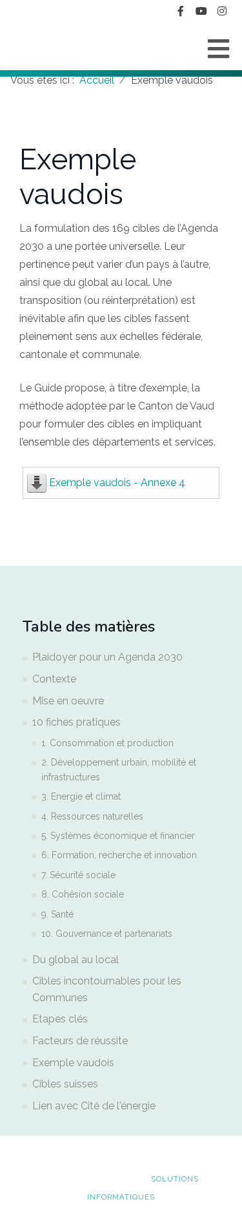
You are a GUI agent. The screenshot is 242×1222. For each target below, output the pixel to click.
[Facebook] (180, 11)
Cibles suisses (65, 1084)
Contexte (54, 679)
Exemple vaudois (73, 1063)
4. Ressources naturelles (92, 816)
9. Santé (57, 914)
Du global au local (75, 960)
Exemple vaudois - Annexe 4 (117, 482)
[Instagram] (222, 11)
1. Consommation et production (107, 743)
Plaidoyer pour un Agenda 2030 (107, 657)
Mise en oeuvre (68, 701)
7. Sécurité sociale (78, 875)
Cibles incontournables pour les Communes (106, 989)
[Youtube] (201, 11)
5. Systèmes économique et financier (118, 836)
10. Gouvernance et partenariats (106, 933)
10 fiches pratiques (76, 722)
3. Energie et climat (81, 796)
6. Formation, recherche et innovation (119, 855)
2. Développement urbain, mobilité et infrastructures (118, 769)
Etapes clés (60, 1019)
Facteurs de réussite (80, 1041)
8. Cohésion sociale (82, 894)
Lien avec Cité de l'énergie (94, 1106)
